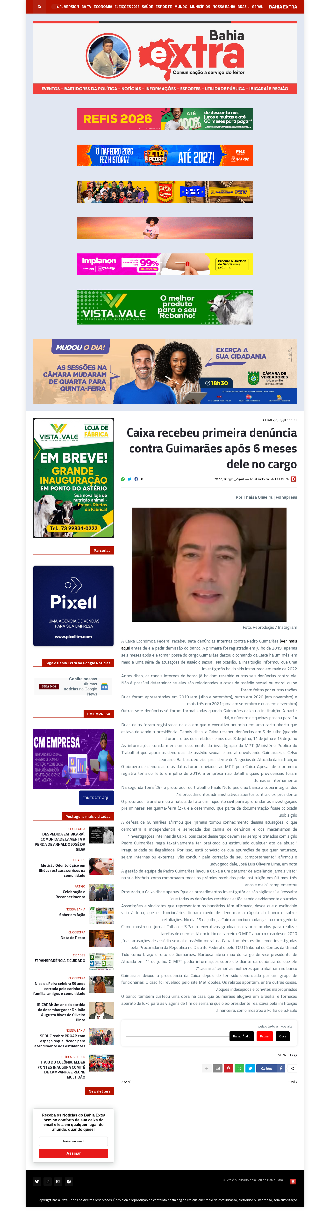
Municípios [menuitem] (200, 6)
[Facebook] (136, 479)
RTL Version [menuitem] (68, 6)
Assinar (73, 1150)
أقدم (127, 1082)
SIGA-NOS (49, 682)
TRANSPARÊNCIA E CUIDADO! (60, 957)
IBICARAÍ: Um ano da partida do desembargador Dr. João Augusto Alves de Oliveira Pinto (61, 1008)
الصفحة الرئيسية (286, 420)
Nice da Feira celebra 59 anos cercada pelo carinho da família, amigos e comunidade (59, 984)
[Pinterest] (228, 1068)
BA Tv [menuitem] (86, 6)
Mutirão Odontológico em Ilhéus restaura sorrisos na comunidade (62, 866)
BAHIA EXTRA (283, 6)
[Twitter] (129, 479)
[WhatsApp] (123, 479)
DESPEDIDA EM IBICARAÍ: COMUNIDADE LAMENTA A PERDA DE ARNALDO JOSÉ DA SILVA (60, 838)
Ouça (282, 1036)
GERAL (268, 420)
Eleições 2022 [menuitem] (127, 6)
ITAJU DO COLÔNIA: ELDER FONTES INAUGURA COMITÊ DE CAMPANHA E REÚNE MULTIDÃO (61, 1066)
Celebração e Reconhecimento (70, 891)
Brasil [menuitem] (243, 6)
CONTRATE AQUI (96, 794)
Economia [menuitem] (103, 6)
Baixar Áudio (242, 1036)
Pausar (265, 1036)
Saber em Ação (72, 911)
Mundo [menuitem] (180, 6)
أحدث (291, 1082)
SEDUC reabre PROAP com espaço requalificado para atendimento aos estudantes (59, 1037)
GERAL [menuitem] (257, 6)
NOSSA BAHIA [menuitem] (224, 6)
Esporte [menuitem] (164, 6)
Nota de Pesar (73, 934)
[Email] (217, 1068)
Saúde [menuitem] (147, 6)
